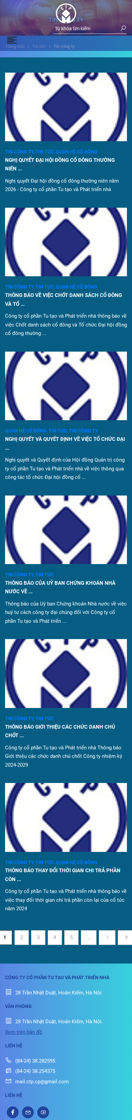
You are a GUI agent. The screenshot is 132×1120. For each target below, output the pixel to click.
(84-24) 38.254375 (35, 1071)
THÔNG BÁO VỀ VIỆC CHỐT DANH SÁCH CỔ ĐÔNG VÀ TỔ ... (63, 299)
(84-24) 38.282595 (35, 1061)
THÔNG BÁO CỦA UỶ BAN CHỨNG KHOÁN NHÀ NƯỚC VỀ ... (60, 587)
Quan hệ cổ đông (76, 151)
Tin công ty (20, 151)
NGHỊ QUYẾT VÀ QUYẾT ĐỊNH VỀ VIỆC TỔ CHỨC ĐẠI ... (65, 443)
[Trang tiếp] (107, 937)
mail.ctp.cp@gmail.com (42, 1082)
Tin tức (46, 151)
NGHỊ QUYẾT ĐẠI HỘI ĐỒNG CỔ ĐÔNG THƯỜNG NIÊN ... (60, 164)
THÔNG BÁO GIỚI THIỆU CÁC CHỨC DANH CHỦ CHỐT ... (60, 731)
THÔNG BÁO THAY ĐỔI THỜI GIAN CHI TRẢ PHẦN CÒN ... (62, 874)
